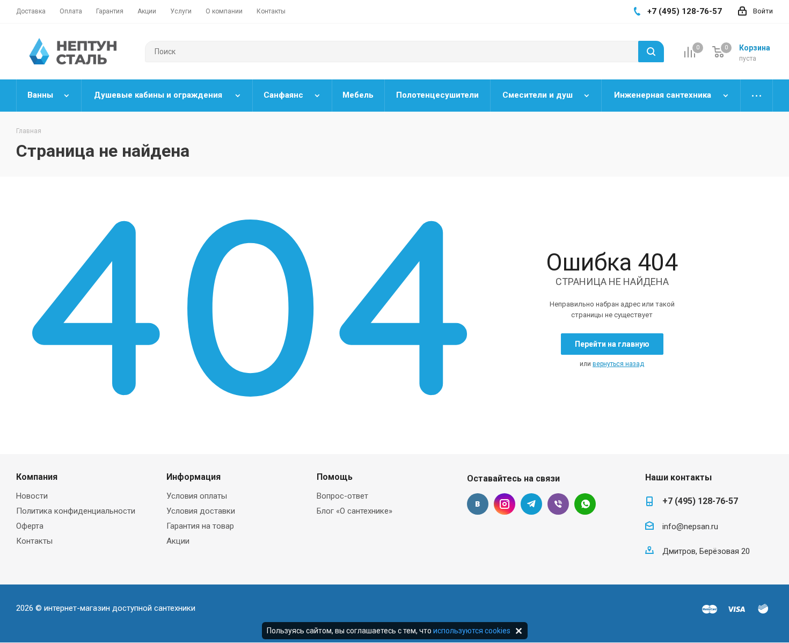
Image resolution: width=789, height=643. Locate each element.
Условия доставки (200, 511)
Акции (177, 541)
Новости (32, 496)
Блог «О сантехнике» (354, 511)
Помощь (335, 477)
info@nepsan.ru (690, 526)
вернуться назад (618, 364)
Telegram (531, 504)
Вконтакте (477, 504)
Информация (193, 477)
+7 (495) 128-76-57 (700, 501)
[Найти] (651, 51)
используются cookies (471, 630)
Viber (558, 504)
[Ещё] (757, 95)
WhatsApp (585, 504)
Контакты (34, 541)
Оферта (29, 526)
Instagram (504, 504)
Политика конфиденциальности (75, 511)
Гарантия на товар (200, 526)
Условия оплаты (196, 496)
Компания (36, 477)
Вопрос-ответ (342, 496)
